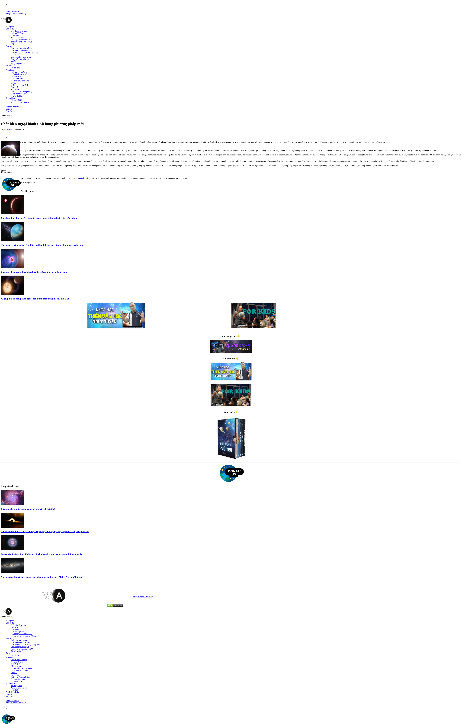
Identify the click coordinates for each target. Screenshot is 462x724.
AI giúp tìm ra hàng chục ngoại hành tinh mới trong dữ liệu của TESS (36, 298)
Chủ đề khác (18, 96)
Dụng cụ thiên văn (18, 94)
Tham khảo (10, 98)
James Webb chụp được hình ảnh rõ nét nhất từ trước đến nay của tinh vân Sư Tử (42, 554)
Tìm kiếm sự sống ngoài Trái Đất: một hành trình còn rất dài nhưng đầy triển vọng (42, 245)
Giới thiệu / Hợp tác (23, 50)
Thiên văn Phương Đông (21, 92)
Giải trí (15, 105)
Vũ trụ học (15, 89)
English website (12, 107)
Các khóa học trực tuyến (21, 57)
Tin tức (9, 66)
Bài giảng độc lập (18, 63)
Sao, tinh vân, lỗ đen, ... (22, 85)
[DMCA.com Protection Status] (115, 607)
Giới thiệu (10, 29)
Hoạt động (15, 35)
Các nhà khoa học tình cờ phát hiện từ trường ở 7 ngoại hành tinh (34, 272)
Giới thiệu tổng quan (19, 31)
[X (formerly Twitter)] (6, 138)
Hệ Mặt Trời (16, 76)
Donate (9, 109)
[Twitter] (6, 5)
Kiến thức (10, 70)
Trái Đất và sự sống (21, 74)
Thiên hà (14, 87)
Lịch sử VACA (17, 33)
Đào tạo (9, 46)
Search (3, 115)
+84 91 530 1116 (12, 11)
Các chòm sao (17, 79)
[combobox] (17, 115)
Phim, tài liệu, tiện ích (20, 102)
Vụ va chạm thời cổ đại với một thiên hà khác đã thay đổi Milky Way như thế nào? (42, 577)
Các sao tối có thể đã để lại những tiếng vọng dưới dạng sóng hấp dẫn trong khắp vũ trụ (45, 531)
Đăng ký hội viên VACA (23, 40)
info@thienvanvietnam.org (16, 14)
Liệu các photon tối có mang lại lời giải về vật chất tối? (28, 509)
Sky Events (10, 111)
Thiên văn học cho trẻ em (21, 48)
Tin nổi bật (15, 68)
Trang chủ (10, 27)
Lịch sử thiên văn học (20, 72)
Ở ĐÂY (82, 178)
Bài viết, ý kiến (17, 100)
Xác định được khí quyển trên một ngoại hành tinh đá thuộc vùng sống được (39, 218)
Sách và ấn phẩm (18, 37)
